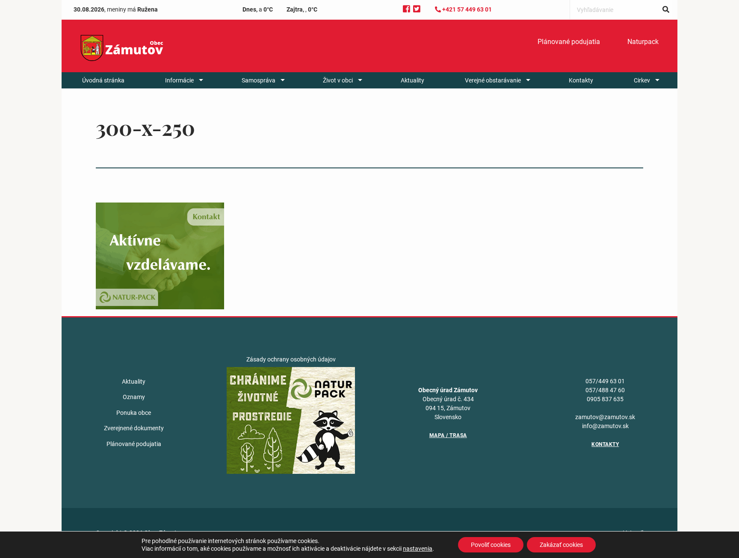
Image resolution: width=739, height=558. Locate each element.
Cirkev (642, 80)
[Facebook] (406, 9)
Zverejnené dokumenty (134, 428)
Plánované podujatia (569, 42)
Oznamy (134, 397)
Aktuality (412, 80)
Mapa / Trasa (448, 435)
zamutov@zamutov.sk (605, 417)
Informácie (179, 80)
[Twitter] (416, 9)
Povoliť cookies (491, 544)
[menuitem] (569, 41)
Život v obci (338, 80)
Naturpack (643, 42)
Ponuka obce (133, 412)
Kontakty (581, 80)
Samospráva (258, 80)
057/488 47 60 (605, 390)
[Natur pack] (291, 420)
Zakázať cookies (561, 544)
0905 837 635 (605, 399)
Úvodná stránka (103, 80)
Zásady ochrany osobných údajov (291, 359)
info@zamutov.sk (605, 426)
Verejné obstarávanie (493, 80)
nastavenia (417, 548)
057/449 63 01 (605, 381)
